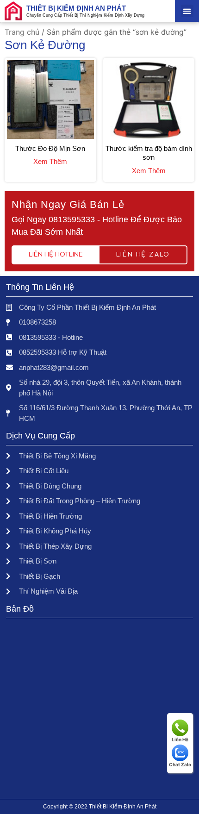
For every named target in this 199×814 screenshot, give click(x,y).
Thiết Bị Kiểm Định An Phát (76, 8)
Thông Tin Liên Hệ (40, 287)
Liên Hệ (180, 739)
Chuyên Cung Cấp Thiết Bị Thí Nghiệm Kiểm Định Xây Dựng (85, 15)
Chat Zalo (180, 764)
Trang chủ (22, 32)
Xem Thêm (50, 161)
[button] (187, 11)
